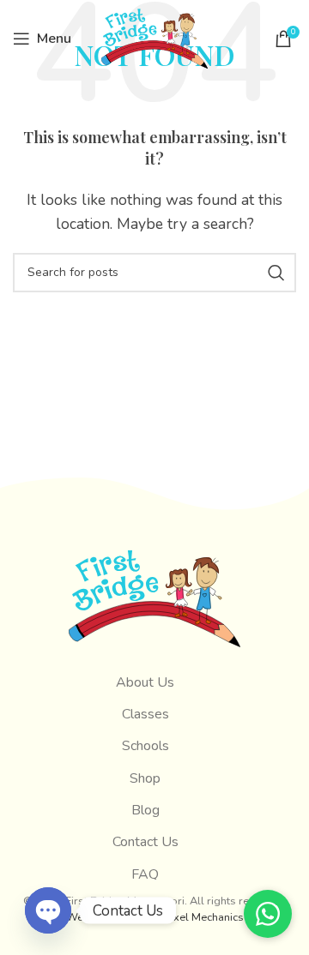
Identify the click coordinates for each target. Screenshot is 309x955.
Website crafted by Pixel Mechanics (155, 917)
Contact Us (145, 841)
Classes (145, 714)
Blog (145, 810)
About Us (145, 682)
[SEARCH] (276, 272)
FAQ (145, 874)
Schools (145, 745)
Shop (145, 778)
